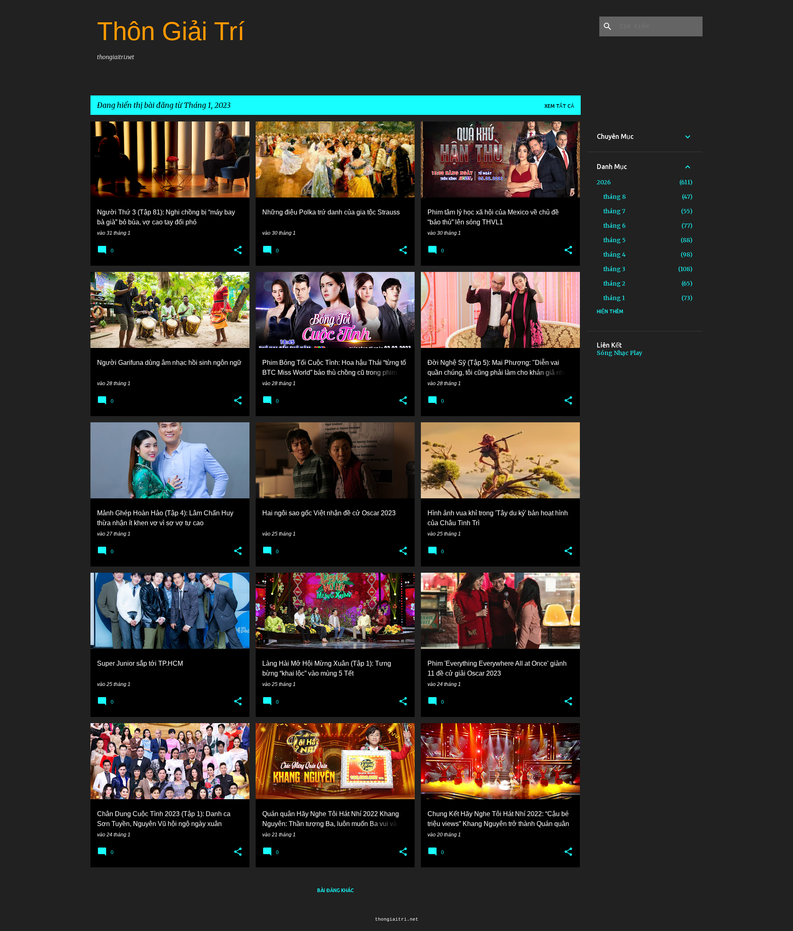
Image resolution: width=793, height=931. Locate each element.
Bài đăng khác (335, 890)
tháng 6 (614, 225)
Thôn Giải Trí (171, 31)
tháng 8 (614, 196)
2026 (604, 182)
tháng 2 (614, 283)
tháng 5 (614, 240)
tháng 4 (614, 254)
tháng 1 (614, 298)
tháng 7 (614, 211)
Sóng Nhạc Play (619, 353)
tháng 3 (614, 269)
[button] (238, 250)
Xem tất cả (559, 106)
